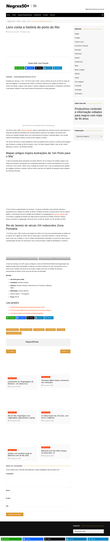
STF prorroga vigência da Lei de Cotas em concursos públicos (30, 310)
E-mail (8, 498)
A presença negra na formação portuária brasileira (26, 313)
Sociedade (78, 85)
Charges (77, 38)
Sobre (14, 15)
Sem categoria (79, 81)
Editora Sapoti (26, 130)
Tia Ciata (61, 329)
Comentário (10, 473)
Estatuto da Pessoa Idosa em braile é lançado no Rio (27, 307)
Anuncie (52, 15)
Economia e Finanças (81, 46)
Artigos (77, 34)
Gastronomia (79, 62)
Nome (8, 490)
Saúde (77, 77)
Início (8, 15)
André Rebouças (13, 329)
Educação (78, 50)
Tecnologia (78, 89)
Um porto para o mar (14, 333)
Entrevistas (78, 53)
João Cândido (39, 329)
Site (7, 506)
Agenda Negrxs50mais (25, 15)
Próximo (64, 351)
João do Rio (51, 329)
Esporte (77, 57)
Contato (45, 15)
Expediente (37, 15)
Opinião (77, 73)
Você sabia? (78, 93)
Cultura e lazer (26, 32)
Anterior (12, 351)
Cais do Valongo (59, 214)
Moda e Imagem (80, 69)
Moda (76, 65)
